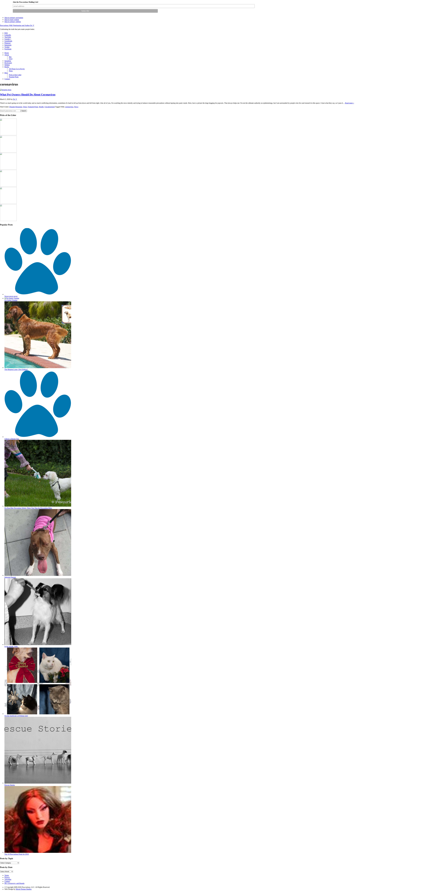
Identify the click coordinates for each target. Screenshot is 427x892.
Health (41, 107)
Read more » (349, 103)
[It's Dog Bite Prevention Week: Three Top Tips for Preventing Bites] (37, 506)
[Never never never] (37, 294)
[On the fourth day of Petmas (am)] (37, 714)
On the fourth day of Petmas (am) (16, 716)
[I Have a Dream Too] (37, 437)
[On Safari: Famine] (11, 298)
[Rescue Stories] (37, 783)
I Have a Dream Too (11, 439)
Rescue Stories (9, 785)
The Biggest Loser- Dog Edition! (16, 369)
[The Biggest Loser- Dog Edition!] (37, 367)
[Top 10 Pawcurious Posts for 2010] (37, 852)
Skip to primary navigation (13, 18)
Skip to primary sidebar (12, 22)
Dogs (25, 107)
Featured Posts (33, 107)
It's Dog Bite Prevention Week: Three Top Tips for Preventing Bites (28, 508)
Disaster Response (15, 107)
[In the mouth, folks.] (37, 644)
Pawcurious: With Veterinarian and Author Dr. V (17, 25)
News (76, 107)
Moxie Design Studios (23, 889)
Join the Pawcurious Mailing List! (25, 2)
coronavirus (69, 107)
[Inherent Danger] (37, 575)
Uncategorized (49, 107)
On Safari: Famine (10, 300)
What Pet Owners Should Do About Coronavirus (27, 94)
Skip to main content (11, 20)
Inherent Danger (10, 577)
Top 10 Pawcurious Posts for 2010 (16, 854)
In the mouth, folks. (11, 646)
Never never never (10, 296)
